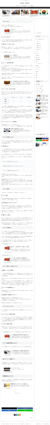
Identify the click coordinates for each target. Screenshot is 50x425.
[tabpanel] (6, 13)
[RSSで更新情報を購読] (20, 415)
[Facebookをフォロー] (16, 415)
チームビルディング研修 (40, 90)
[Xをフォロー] (14, 415)
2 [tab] (25, 18)
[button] (48, 32)
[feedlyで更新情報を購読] (18, 415)
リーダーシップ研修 (39, 92)
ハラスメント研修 (38, 88)
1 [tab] (24, 18)
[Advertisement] (17, 399)
